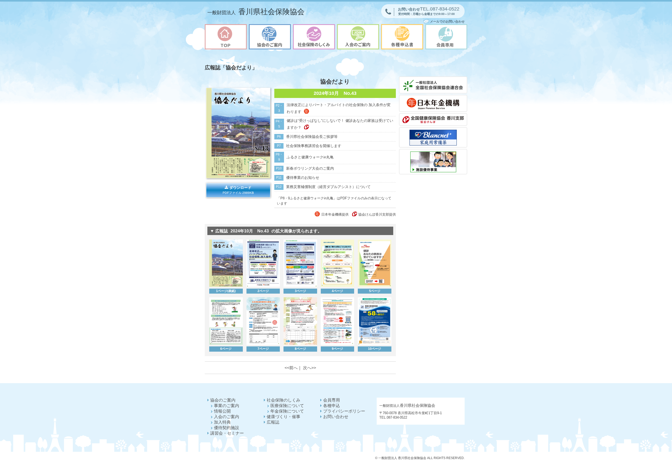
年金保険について (287, 411)
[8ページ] (300, 344)
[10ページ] (374, 344)
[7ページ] (263, 344)
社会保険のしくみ (283, 400)
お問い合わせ (335, 416)
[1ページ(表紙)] (226, 286)
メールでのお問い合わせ (447, 21)
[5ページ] (374, 286)
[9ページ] (337, 344)
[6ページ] (226, 344)
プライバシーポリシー (344, 411)
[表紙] (238, 177)
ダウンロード (238, 190)
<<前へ (291, 367)
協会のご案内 (222, 400)
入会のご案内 (226, 416)
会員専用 (331, 400)
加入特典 (222, 422)
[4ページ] (337, 286)
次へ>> (309, 367)
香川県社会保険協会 (255, 12)
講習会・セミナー (227, 433)
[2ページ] (263, 286)
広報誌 (273, 422)
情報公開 (222, 411)
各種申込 (331, 405)
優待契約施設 (226, 427)
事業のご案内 (226, 405)
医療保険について (287, 405)
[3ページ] (300, 286)
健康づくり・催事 (283, 416)
